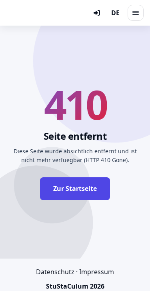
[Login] (96, 12)
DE (115, 12)
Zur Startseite (75, 188)
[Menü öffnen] (136, 13)
